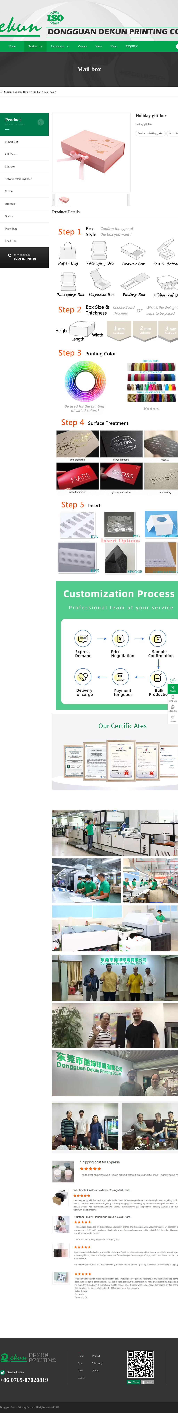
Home (12, 46)
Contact (82, 46)
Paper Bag (11, 228)
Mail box (49, 91)
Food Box (10, 240)
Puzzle (9, 191)
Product (33, 46)
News (98, 46)
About (95, 1370)
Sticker (9, 216)
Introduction (58, 46)
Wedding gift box (156, 133)
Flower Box (11, 141)
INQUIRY (132, 46)
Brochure (10, 203)
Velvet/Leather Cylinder (18, 178)
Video (114, 46)
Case (80, 1363)
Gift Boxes (11, 154)
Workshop (97, 1363)
